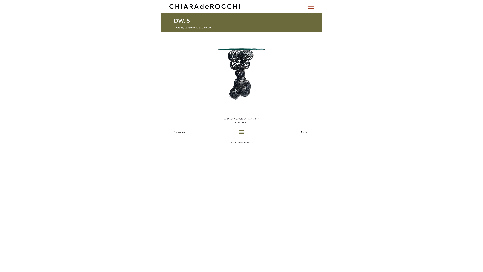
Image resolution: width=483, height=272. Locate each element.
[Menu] (311, 6)
